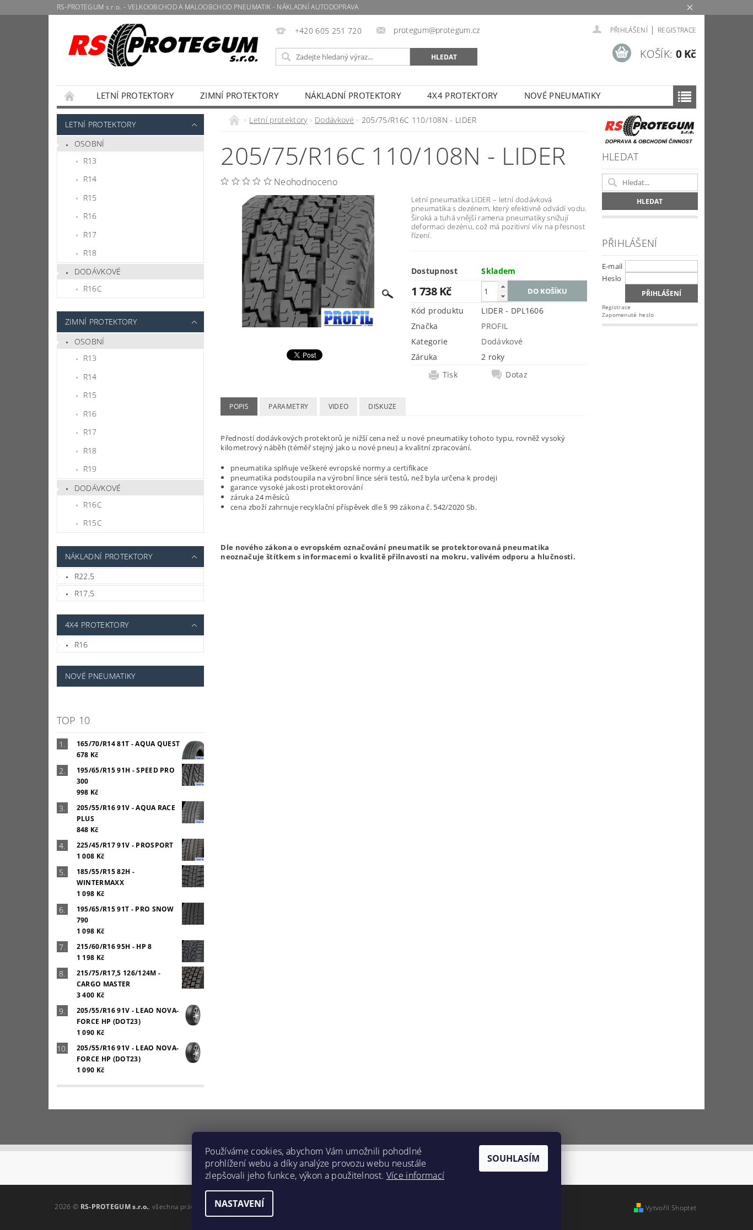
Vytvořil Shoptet (671, 1207)
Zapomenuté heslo (628, 315)
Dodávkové (97, 271)
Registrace (677, 30)
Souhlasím (513, 1158)
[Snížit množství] (503, 296)
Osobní (89, 143)
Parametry (288, 406)
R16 (90, 216)
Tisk (450, 375)
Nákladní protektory (353, 95)
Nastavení (239, 1203)
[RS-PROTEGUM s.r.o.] (164, 45)
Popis (239, 406)
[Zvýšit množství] (503, 286)
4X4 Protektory (462, 95)
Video (339, 406)
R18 (90, 252)
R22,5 (84, 576)
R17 (90, 234)
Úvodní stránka (70, 95)
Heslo (612, 278)
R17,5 (84, 593)
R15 (90, 197)
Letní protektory (135, 95)
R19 (90, 468)
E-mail (612, 266)
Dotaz (516, 375)
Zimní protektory (239, 95)
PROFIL (494, 326)
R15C (92, 522)
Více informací (415, 1175)
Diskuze (382, 406)
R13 (90, 160)
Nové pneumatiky (562, 95)
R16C (92, 288)
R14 (90, 179)
